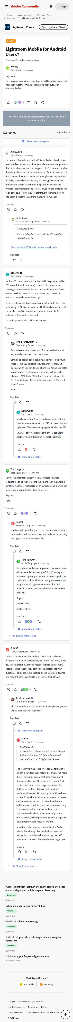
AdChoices (14, 1018)
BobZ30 (19, 521)
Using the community (16, 1007)
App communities (24, 15)
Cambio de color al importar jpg (21, 921)
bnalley (14, 66)
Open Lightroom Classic (54, 27)
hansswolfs (16, 272)
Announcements (13, 960)
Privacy (44, 1007)
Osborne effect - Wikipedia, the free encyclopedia (34, 247)
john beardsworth (25, 341)
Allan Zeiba (16, 151)
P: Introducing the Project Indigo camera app (27, 956)
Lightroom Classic (44, 15)
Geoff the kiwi (23, 698)
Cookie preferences (15, 1012)
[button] (6, 7)
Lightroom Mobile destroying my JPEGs (25, 905)
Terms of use (33, 1007)
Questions (11, 18)
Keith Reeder (22, 217)
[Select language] (51, 6)
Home (9, 15)
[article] (36, 181)
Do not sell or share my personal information (45, 1012)
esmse (24, 738)
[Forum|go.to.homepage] (25, 6)
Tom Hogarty (17, 469)
